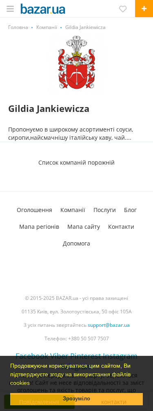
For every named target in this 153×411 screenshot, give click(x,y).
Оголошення (34, 210)
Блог (130, 210)
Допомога (76, 243)
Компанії (72, 210)
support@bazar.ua (109, 325)
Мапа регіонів (39, 226)
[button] (32, 383)
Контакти (121, 226)
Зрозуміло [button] (76, 399)
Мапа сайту (83, 226)
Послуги (104, 210)
